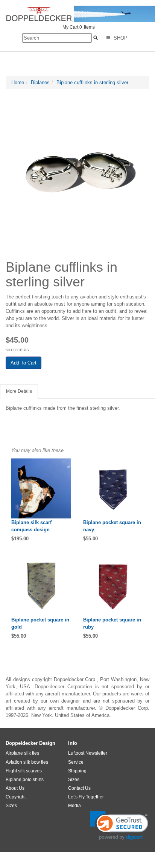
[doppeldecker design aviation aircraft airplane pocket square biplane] (113, 488)
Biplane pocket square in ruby (112, 623)
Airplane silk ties (22, 753)
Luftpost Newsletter (87, 753)
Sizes (11, 805)
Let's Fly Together (86, 797)
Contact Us (79, 788)
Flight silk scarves (24, 771)
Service (76, 762)
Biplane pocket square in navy (112, 526)
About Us (15, 788)
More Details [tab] (19, 391)
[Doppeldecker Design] (80, 14)
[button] (119, 825)
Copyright (16, 797)
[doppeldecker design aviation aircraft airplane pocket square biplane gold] (41, 585)
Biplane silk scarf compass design (31, 526)
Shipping (77, 771)
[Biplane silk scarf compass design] (41, 488)
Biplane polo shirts (25, 779)
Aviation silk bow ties (27, 762)
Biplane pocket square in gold (40, 623)
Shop (120, 38)
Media (74, 805)
